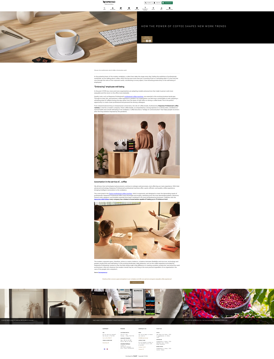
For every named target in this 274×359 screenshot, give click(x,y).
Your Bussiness (112, 9)
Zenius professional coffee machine (120, 193)
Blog (161, 9)
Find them (105, 343)
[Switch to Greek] (104, 349)
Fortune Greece (146, 38)
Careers (140, 349)
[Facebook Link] (147, 41)
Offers (104, 9)
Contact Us (141, 347)
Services (153, 9)
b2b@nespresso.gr (143, 338)
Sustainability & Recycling (145, 9)
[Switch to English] (107, 349)
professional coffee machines (133, 96)
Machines (129, 9)
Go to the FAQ (107, 338)
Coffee (121, 9)
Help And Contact (169, 9)
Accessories (137, 9)
